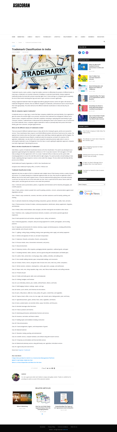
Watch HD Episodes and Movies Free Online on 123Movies (96, 87)
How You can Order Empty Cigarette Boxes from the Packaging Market (43, 408)
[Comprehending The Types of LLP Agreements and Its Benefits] (83, 98)
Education (100, 37)
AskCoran (65, 429)
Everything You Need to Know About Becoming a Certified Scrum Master (96, 107)
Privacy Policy (51, 427)
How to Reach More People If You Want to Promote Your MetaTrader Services (97, 117)
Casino (83, 37)
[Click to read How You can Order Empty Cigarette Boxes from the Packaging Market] (43, 397)
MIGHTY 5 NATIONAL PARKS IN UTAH (22, 360)
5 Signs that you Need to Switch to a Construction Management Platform (33, 358)
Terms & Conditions (63, 427)
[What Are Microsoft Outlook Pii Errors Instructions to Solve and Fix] (83, 67)
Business (91, 37)
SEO (76, 37)
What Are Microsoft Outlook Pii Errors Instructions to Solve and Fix (96, 67)
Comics (30, 37)
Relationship (68, 37)
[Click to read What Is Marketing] (22, 397)
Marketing (21, 37)
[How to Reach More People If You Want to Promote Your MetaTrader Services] (83, 118)
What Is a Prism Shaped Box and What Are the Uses (26, 362)
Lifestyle (57, 37)
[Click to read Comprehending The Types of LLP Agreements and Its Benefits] (63, 397)
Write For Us (74, 427)
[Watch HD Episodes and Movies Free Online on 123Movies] (83, 88)
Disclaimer (42, 427)
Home (13, 37)
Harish (18, 52)
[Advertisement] (58, 20)
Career (13, 46)
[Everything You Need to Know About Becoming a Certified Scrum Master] (83, 108)
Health (37, 37)
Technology (47, 37)
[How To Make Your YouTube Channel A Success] (83, 78)
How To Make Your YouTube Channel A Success (94, 77)
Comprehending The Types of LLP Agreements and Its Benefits (63, 407)
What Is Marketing (22, 406)
